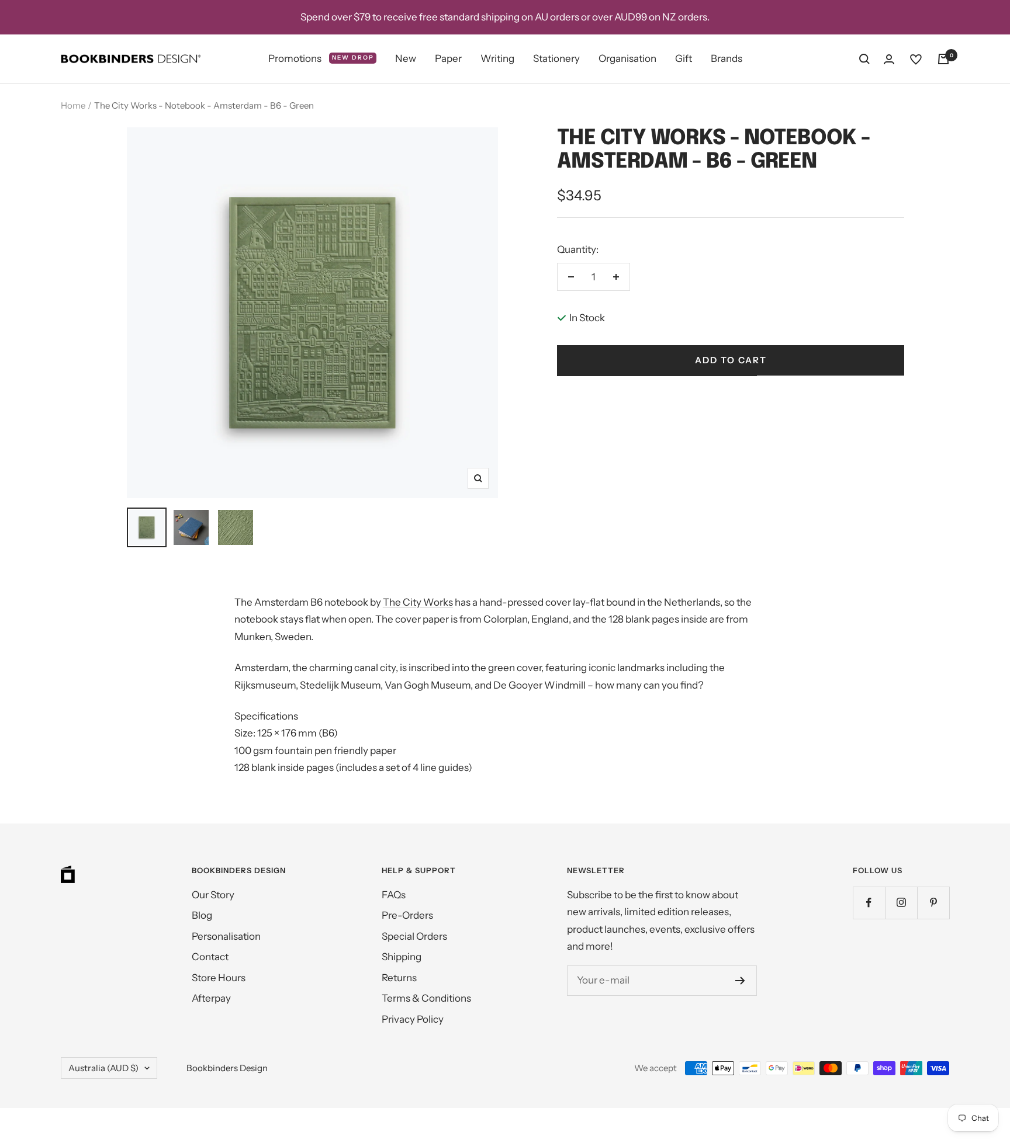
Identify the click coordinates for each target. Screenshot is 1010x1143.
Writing (497, 58)
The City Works (418, 602)
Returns (399, 978)
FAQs (394, 895)
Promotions (321, 58)
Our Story (213, 895)
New (405, 58)
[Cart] (943, 59)
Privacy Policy (413, 1019)
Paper (448, 58)
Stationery (556, 58)
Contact (210, 957)
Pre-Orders (407, 915)
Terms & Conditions (426, 998)
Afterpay (211, 998)
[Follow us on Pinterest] (933, 903)
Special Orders (414, 936)
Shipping (401, 957)
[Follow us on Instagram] (901, 903)
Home (73, 105)
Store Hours (218, 978)
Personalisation (226, 936)
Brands (726, 58)
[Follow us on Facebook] (869, 903)
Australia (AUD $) (103, 1067)
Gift (683, 58)
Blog (202, 915)
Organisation (627, 58)
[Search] (864, 59)
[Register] (740, 981)
